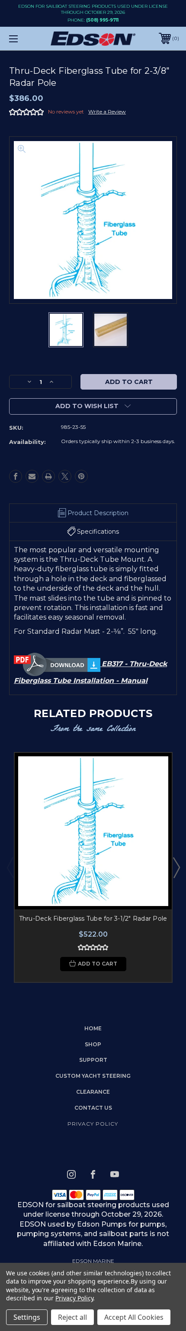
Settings (26, 1317)
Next (176, 867)
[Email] (32, 476)
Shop (93, 1044)
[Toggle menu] (26, 38)
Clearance (93, 1092)
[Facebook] (15, 476)
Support (93, 1060)
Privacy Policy (92, 1123)
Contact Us (93, 1107)
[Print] (48, 476)
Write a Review (107, 111)
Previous (10, 867)
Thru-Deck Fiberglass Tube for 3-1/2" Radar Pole (93, 918)
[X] (64, 476)
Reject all (72, 1317)
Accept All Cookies (134, 1317)
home (93, 1028)
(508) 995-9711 (102, 20)
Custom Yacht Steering (93, 1076)
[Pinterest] (81, 476)
